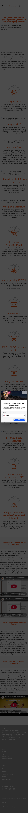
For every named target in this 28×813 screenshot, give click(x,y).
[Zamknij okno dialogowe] (24, 392)
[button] (14, 415)
